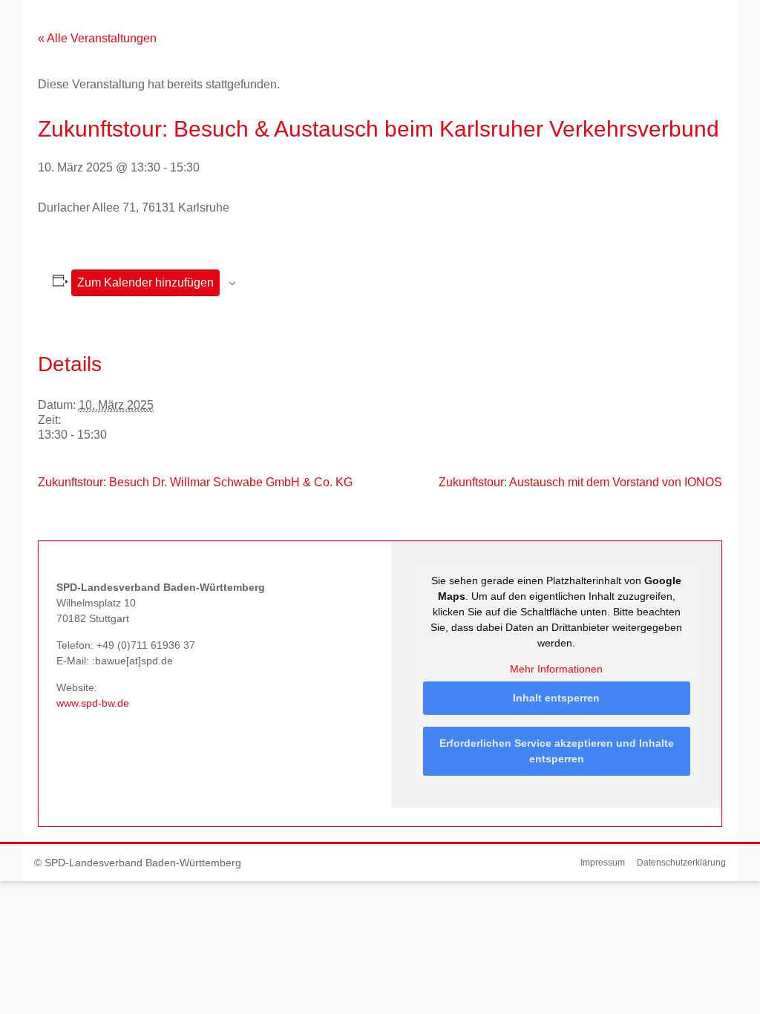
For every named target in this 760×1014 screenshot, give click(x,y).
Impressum (602, 862)
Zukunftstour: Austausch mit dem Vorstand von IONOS (580, 482)
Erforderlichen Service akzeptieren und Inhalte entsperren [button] (556, 751)
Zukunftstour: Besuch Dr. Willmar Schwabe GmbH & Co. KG (195, 482)
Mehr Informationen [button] (556, 669)
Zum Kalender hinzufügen (145, 282)
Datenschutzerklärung (681, 862)
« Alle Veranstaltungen (97, 38)
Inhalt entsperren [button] (556, 698)
